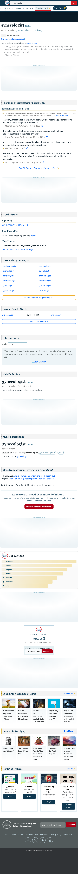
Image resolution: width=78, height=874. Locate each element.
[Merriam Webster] (39, 629)
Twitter (35, 840)
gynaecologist (9, 290)
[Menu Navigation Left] (2, 8)
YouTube (43, 840)
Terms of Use (68, 834)
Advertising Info (32, 834)
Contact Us (44, 834)
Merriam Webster (7, 824)
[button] (43, 8)
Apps (22, 834)
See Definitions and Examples (38, 642)
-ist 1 (23, 225)
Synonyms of (12, 39)
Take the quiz (68, 806)
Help (6, 834)
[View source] (42, 126)
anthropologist (9, 266)
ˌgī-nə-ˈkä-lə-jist (24, 30)
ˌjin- (60, 452)
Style (4, 344)
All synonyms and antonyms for (34, 476)
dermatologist (9, 280)
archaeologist (45, 266)
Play (10, 796)
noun (28, 25)
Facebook (28, 840)
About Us (14, 834)
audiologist (44, 271)
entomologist (45, 280)
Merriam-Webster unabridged (39, 506)
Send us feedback (62, 115)
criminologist (45, 275)
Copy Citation (40, 361)
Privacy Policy (56, 834)
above (34, 235)
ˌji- (38, 30)
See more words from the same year (18, 249)
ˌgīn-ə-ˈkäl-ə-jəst (46, 452)
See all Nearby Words (38, 321)
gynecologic (7, 315)
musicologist (44, 290)
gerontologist (45, 285)
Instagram (50, 840)
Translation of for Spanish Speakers (31, 478)
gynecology (32, 43)
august (37, 638)
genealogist (8, 285)
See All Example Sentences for (38, 168)
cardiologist (8, 275)
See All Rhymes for (38, 297)
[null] (44, 638)
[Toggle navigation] (2, 2)
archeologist (8, 271)
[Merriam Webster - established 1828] (7, 3)
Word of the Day (39, 634)
